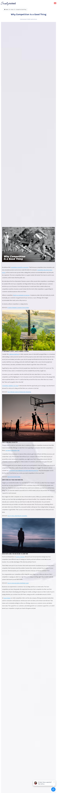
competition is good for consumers (20, 267)
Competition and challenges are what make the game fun (23, 470)
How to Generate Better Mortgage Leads (18, 583)
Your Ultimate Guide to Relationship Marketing (19, 392)
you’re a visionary (20, 557)
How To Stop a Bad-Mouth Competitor (17, 516)
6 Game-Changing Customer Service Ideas (18, 308)
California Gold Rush (14, 354)
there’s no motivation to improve (21, 295)
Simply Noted (7, 598)
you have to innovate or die (12, 450)
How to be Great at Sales (13, 477)
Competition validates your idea (10, 386)
